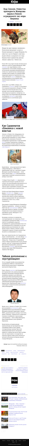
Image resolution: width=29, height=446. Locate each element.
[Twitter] (11, 24)
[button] (2, 2)
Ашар (13, 442)
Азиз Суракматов (8, 350)
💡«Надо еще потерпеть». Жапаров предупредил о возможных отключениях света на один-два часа (7, 370)
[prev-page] (2, 431)
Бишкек (7, 352)
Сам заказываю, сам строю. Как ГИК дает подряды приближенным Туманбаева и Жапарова (18, 399)
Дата (16, 440)
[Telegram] (17, 24)
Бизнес (3, 352)
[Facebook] (8, 24)
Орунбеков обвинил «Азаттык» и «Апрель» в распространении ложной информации (22, 370)
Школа (20, 440)
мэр (9, 353)
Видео (13, 440)
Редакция (12, 21)
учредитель (24, 353)
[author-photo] (14, 383)
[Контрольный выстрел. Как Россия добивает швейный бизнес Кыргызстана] (4, 413)
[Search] (27, 2)
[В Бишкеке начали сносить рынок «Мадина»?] (4, 426)
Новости (3, 440)
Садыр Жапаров (14, 353)
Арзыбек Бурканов (21, 350)
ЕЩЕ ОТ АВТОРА (21, 393)
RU (16, 442)
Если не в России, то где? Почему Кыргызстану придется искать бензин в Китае (17, 419)
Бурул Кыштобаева (14, 352)
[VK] (14, 24)
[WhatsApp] (20, 24)
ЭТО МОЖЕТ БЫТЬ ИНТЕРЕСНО (9, 393)
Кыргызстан (4, 353)
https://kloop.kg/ (14, 387)
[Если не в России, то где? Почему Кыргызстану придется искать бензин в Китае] (4, 419)
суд (19, 353)
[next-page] (4, 431)
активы (14, 350)
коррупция (21, 352)
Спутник (24, 440)
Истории (8, 440)
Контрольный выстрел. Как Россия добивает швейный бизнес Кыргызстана (18, 413)
